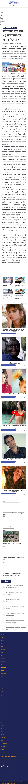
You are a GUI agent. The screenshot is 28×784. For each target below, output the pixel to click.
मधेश (2, 679)
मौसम (1, 15)
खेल (1, 664)
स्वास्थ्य (2, 716)
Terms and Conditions (10, 783)
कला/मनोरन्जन (3, 667)
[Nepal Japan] (14, 2)
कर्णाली (2, 688)
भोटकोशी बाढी (2, 21)
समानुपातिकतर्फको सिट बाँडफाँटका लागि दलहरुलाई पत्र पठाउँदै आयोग (19, 297)
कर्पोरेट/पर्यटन (3, 673)
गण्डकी (2, 722)
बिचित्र (2, 713)
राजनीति (2, 637)
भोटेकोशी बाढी (2, 23)
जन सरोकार (3, 640)
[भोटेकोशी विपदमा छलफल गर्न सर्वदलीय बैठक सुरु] (11, 546)
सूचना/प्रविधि (3, 682)
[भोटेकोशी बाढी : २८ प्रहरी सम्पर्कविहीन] (11, 541)
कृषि (1, 728)
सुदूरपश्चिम (3, 725)
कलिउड (2, 670)
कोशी (2, 691)
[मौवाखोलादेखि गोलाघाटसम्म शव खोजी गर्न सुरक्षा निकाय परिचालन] (11, 516)
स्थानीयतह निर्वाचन (4, 743)
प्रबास (2, 652)
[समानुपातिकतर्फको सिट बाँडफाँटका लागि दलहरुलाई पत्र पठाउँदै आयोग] (20, 294)
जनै (0, 24)
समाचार (2, 634)
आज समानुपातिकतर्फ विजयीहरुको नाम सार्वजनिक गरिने (19, 285)
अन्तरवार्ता (2, 701)
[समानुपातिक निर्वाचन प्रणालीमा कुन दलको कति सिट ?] (8, 294)
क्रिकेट (2, 734)
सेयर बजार (3, 737)
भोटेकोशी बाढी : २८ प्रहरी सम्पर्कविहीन (12, 543)
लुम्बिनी (2, 694)
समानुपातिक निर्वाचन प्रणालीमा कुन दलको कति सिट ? (7, 297)
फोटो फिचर (3, 661)
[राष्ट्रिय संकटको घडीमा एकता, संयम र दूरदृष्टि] (11, 502)
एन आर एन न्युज (4, 685)
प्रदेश (2, 676)
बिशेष (2, 707)
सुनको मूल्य (2, 17)
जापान (2, 646)
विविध (2, 740)
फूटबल (2, 731)
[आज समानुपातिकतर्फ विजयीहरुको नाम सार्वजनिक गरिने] (20, 282)
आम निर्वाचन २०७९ (10, 28)
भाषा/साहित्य (3, 697)
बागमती (2, 719)
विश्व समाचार (3, 649)
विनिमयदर (1, 18)
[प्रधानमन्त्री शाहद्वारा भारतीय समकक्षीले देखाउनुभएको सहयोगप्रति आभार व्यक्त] (11, 562)
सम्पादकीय (3, 704)
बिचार (2, 655)
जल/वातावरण (3, 658)
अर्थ (1, 643)
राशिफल (1, 13)
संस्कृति (2, 749)
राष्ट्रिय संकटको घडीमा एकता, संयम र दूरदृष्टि (13, 513)
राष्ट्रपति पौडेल (2, 20)
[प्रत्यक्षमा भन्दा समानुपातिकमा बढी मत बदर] (8, 282)
